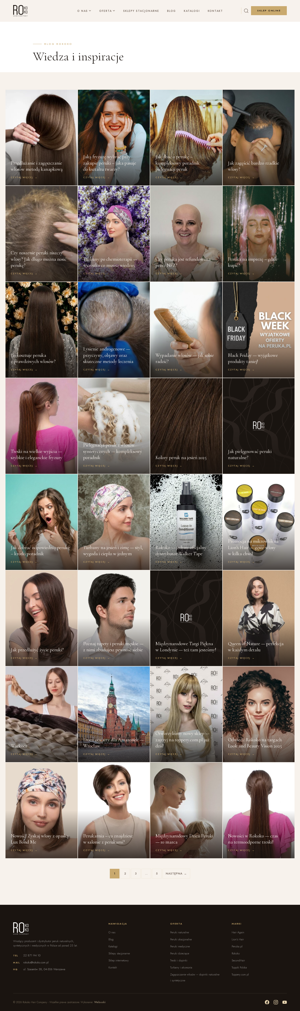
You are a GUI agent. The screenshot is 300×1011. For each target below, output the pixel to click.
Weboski (99, 1002)
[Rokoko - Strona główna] (20, 10)
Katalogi (192, 11)
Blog (171, 11)
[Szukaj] (246, 10)
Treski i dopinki (178, 960)
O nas (82, 11)
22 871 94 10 (31, 955)
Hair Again (238, 932)
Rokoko (236, 953)
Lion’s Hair (238, 939)
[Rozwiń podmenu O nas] (90, 11)
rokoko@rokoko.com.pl (36, 962)
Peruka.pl (237, 946)
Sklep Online (269, 10)
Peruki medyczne (180, 946)
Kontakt (215, 11)
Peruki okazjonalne (181, 939)
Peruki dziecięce (179, 953)
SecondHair (238, 960)
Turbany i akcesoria (181, 967)
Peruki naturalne (179, 932)
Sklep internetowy (118, 960)
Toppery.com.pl (240, 974)
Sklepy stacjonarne (141, 11)
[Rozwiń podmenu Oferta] (114, 11)
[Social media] (267, 1002)
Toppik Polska (239, 967)
